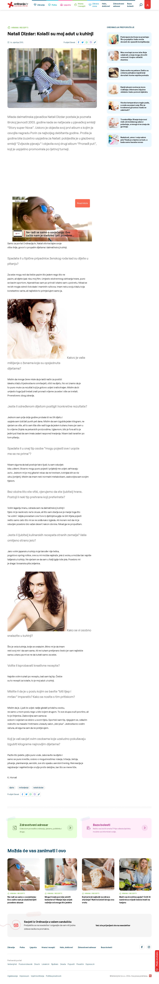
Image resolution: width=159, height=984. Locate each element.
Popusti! (71, 964)
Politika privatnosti (53, 976)
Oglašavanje (12, 976)
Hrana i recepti (48, 947)
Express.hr (90, 964)
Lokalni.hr (45, 964)
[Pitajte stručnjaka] (157, 961)
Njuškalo (54, 964)
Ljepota (67, 5)
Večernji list (12, 964)
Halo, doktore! (66, 947)
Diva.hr (37, 964)
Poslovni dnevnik (25, 964)
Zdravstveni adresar (87, 947)
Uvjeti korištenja (37, 976)
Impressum (24, 976)
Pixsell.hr (80, 964)
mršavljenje (23, 788)
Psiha (54, 5)
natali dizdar (38, 788)
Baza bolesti (106, 947)
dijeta (11, 788)
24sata (63, 964)
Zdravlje (41, 5)
